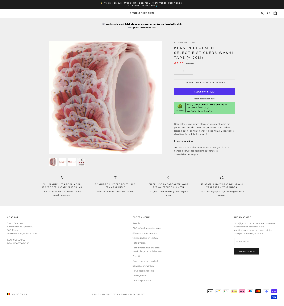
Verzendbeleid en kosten (145, 238)
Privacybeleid (139, 275)
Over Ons (137, 256)
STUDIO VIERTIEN (184, 42)
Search (136, 223)
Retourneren (139, 242)
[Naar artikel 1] (53, 162)
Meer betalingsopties (205, 98)
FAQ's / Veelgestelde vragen (147, 228)
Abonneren (247, 251)
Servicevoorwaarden (143, 266)
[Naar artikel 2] (62, 162)
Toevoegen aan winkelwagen (204, 82)
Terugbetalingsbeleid (143, 270)
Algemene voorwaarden (145, 233)
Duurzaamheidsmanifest (145, 261)
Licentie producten (142, 280)
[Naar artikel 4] (81, 162)
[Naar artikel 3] (72, 162)
